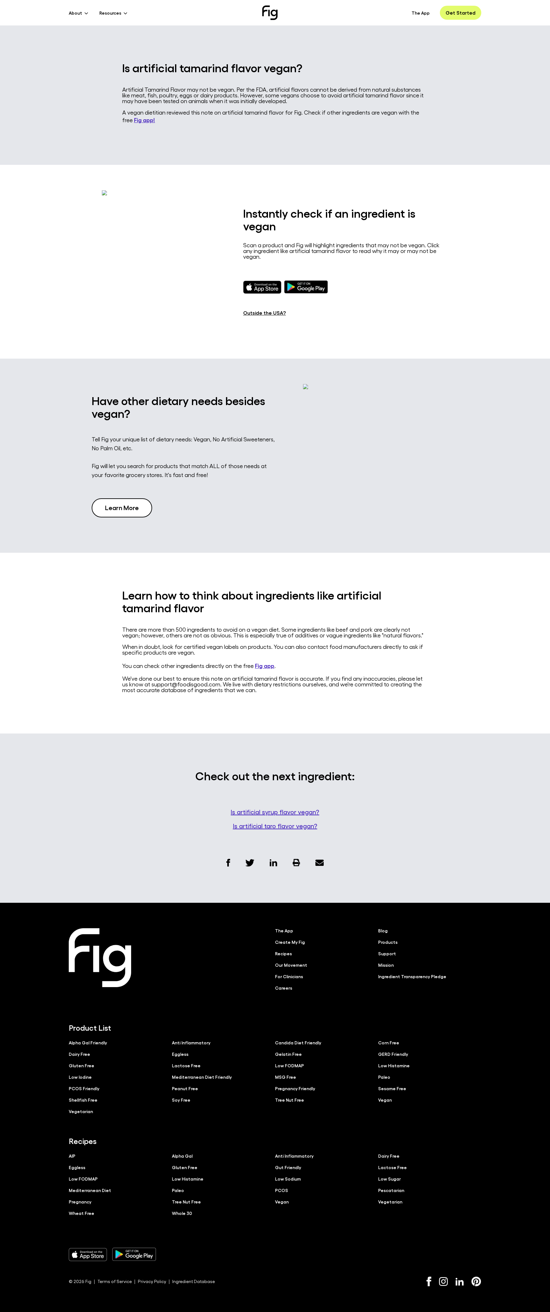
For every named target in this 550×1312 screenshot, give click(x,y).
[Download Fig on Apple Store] (88, 1254)
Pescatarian (391, 1190)
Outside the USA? (264, 313)
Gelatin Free (288, 1054)
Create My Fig (290, 942)
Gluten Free (81, 1065)
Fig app (264, 665)
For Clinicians (289, 976)
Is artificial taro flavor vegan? (275, 826)
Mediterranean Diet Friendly (202, 1077)
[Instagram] (443, 1281)
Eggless (180, 1054)
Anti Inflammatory (191, 1042)
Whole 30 (182, 1213)
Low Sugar (389, 1178)
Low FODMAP (289, 1065)
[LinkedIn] (459, 1282)
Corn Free (388, 1042)
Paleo (384, 1077)
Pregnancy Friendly (295, 1088)
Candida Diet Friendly (298, 1042)
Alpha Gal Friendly (88, 1042)
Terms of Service (114, 1281)
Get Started (461, 13)
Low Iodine (80, 1077)
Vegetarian (81, 1111)
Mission (386, 965)
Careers (283, 988)
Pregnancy (80, 1201)
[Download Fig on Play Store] (134, 1254)
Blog (383, 930)
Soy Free (181, 1100)
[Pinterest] (476, 1281)
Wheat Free (81, 1213)
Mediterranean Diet (90, 1190)
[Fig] (270, 12)
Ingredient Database (193, 1281)
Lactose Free (186, 1065)
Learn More (122, 507)
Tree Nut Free (289, 1100)
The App (421, 12)
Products (388, 942)
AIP (72, 1156)
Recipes (283, 953)
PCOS (281, 1190)
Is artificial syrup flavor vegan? (275, 812)
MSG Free (285, 1077)
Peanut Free (185, 1088)
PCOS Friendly (84, 1088)
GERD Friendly (393, 1054)
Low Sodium (288, 1178)
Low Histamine (394, 1065)
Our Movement (291, 965)
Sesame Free (392, 1088)
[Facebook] (429, 1281)
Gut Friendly (288, 1167)
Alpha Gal (182, 1156)
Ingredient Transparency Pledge (412, 976)
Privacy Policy (152, 1281)
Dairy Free (79, 1054)
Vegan (385, 1100)
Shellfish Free (83, 1100)
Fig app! (144, 119)
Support (387, 953)
